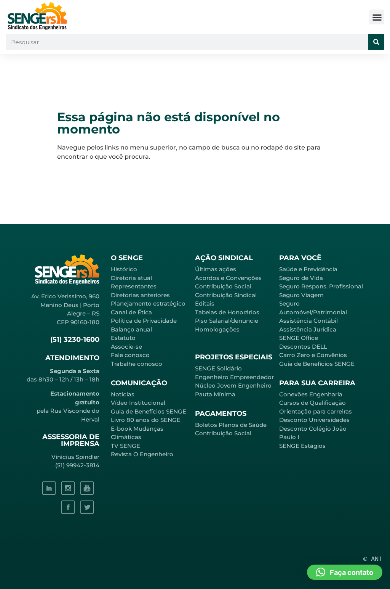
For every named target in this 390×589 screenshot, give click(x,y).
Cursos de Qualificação (312, 402)
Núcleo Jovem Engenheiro (233, 385)
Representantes (134, 286)
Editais (204, 303)
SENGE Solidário (218, 368)
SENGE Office (298, 337)
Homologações (217, 329)
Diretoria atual (131, 278)
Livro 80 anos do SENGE (146, 419)
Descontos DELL (303, 346)
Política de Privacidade (144, 320)
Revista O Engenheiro (142, 454)
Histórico (124, 269)
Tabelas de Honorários (227, 312)
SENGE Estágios (302, 445)
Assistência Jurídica (307, 329)
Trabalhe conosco (136, 363)
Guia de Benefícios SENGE (317, 363)
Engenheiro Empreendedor (234, 377)
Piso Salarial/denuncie (226, 320)
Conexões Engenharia (310, 394)
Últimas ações (215, 269)
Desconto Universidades (314, 419)
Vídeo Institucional (138, 402)
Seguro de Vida (301, 278)
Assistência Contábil (308, 320)
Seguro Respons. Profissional (321, 286)
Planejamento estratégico (148, 303)
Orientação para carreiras (315, 411)
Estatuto (123, 337)
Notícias (122, 394)
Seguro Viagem (301, 295)
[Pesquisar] (376, 42)
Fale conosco (130, 355)
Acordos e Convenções (228, 278)
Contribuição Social (223, 286)
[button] (376, 17)
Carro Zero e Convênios (313, 355)
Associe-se (126, 346)
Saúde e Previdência (308, 269)
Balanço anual (131, 329)
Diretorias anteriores (140, 295)
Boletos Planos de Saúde (231, 424)
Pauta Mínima (215, 394)
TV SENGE (125, 445)
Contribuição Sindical (226, 295)
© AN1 (372, 559)
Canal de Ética (131, 312)
